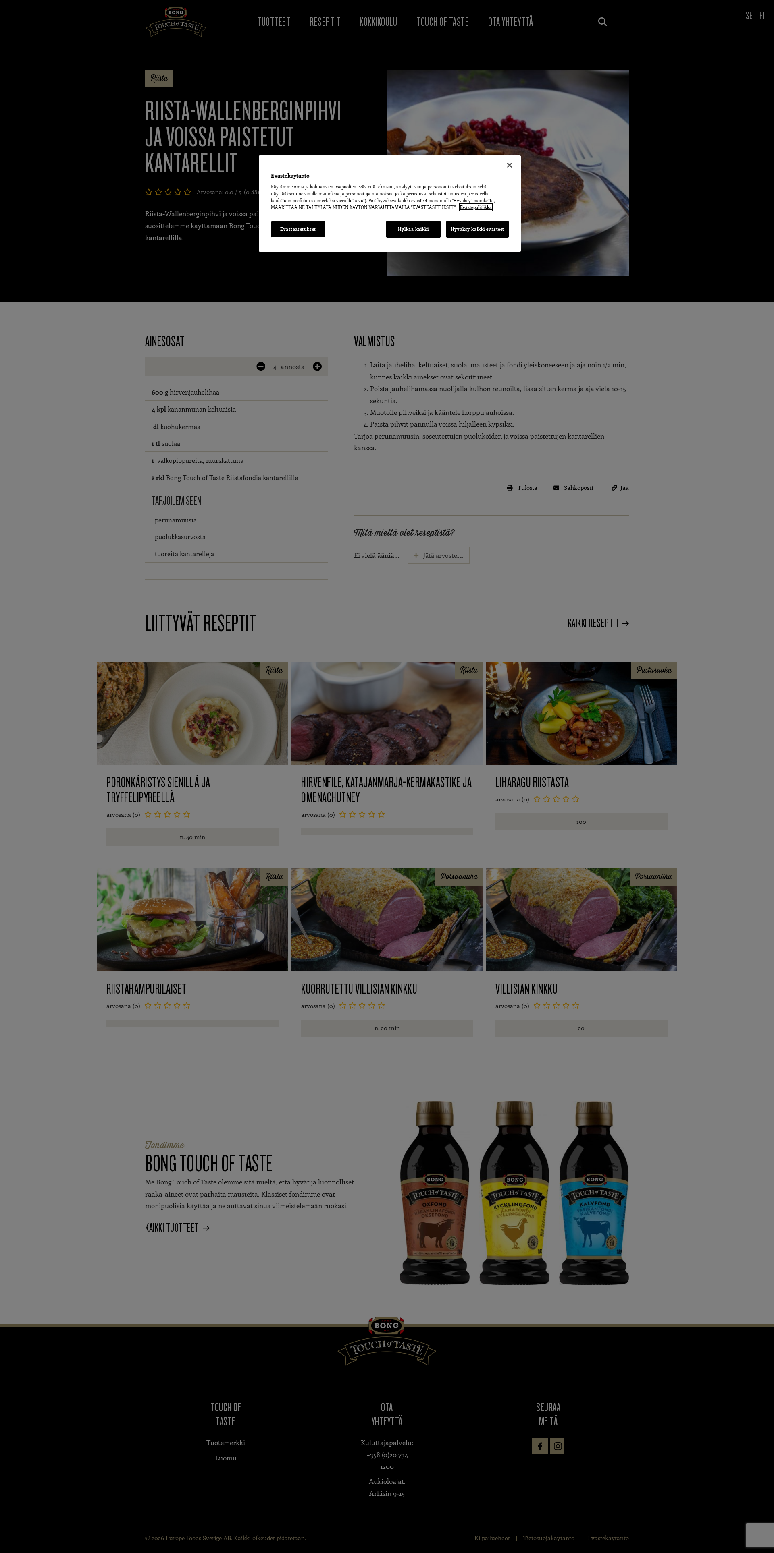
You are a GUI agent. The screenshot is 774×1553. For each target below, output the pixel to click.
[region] (390, 203)
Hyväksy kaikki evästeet (477, 229)
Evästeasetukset (298, 229)
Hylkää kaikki (413, 229)
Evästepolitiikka (476, 207)
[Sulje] (509, 165)
